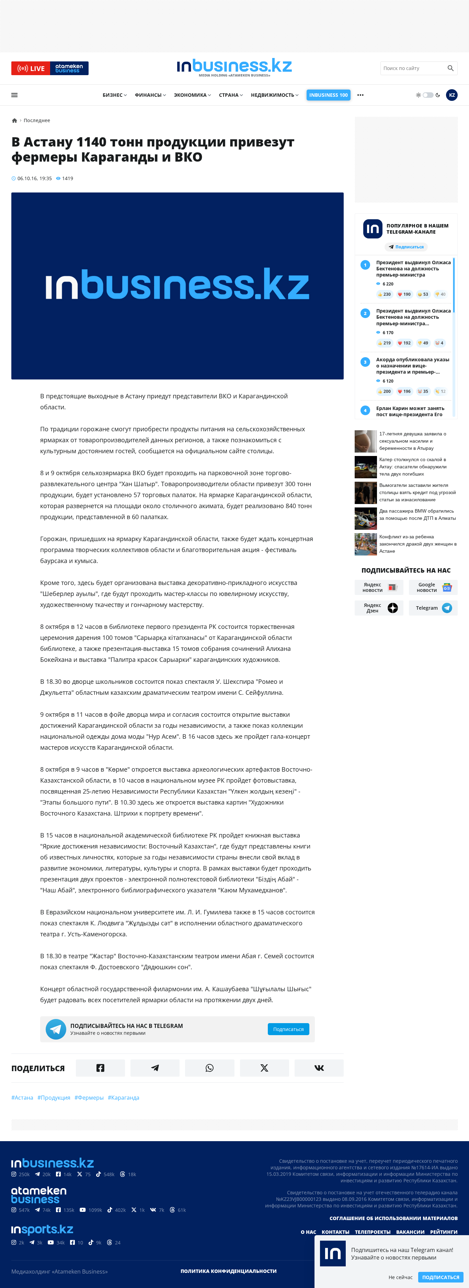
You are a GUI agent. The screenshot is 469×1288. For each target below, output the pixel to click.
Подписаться (440, 1277)
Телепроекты (373, 1232)
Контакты (336, 1232)
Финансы (148, 95)
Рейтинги (444, 1232)
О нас (308, 1232)
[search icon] (451, 68)
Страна (229, 95)
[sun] (418, 95)
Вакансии (410, 1232)
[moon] (438, 95)
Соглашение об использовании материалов (394, 1218)
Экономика (190, 95)
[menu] (14, 95)
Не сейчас (401, 1277)
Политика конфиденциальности (229, 1271)
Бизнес (113, 95)
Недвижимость (272, 95)
